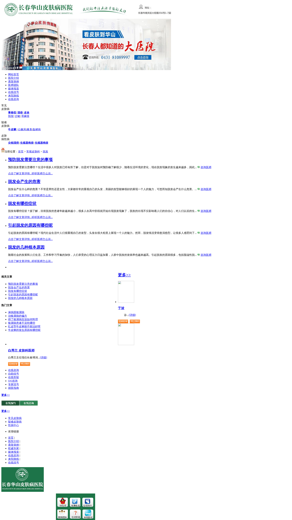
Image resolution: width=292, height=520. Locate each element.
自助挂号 (13, 373)
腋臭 (29, 129)
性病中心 (13, 425)
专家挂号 (13, 384)
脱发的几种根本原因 (20, 298)
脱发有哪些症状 (17, 291)
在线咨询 (13, 99)
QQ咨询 (13, 380)
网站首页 (13, 74)
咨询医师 (206, 167)
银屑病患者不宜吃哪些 (21, 322)
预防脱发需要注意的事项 (23, 283)
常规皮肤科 (33, 151)
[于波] (126, 301)
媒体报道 (13, 88)
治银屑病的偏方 (17, 315)
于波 (121, 308)
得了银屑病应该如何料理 (23, 319)
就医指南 (13, 387)
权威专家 (13, 448)
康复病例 (13, 81)
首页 (20, 151)
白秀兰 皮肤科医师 (21, 350)
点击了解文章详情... (20, 173)
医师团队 (13, 85)
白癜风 (22, 129)
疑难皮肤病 (15, 421)
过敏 (17, 116)
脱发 (11, 116)
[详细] (132, 315)
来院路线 (13, 95)
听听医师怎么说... (42, 173)
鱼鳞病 (37, 129)
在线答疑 (13, 377)
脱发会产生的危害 (19, 287)
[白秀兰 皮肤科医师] (126, 344)
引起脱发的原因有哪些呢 (23, 294)
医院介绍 (13, 77)
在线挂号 (13, 92)
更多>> (124, 275)
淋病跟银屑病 (16, 312)
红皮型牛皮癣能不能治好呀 (24, 326)
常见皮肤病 (15, 418)
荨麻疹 (25, 116)
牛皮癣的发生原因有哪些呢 (24, 330)
